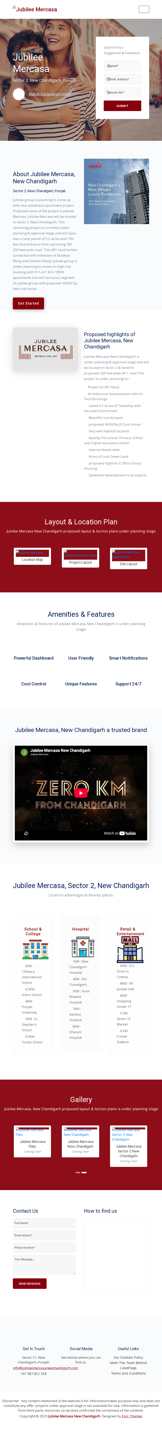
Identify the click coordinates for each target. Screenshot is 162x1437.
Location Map (32, 559)
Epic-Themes (132, 1425)
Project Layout (80, 562)
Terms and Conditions (128, 1383)
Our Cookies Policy (128, 1367)
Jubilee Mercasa (32, 1165)
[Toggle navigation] (144, 9)
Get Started (28, 303)
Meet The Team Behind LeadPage (128, 1375)
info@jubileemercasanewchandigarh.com (45, 1377)
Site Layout (128, 564)
